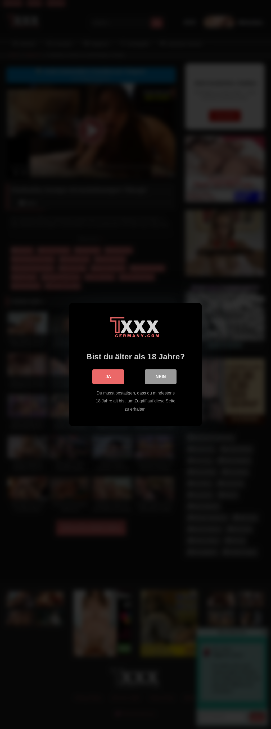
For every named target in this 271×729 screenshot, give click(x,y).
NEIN (161, 376)
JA (108, 376)
